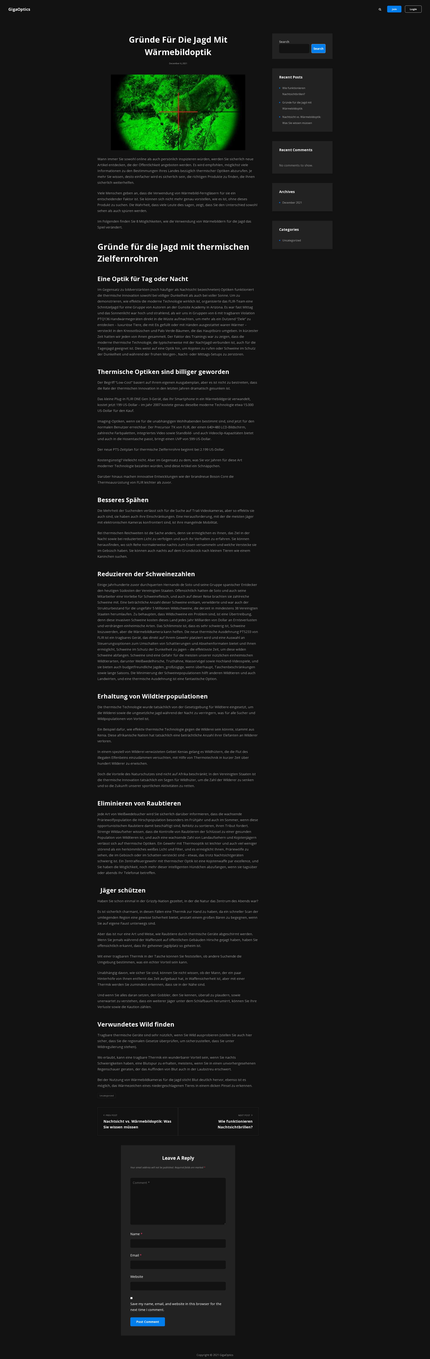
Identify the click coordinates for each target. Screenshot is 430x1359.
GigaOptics (19, 9)
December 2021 (292, 202)
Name (136, 1234)
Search (284, 42)
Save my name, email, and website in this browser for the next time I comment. (175, 1307)
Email (136, 1255)
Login (413, 9)
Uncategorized (107, 1095)
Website (136, 1276)
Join (394, 9)
